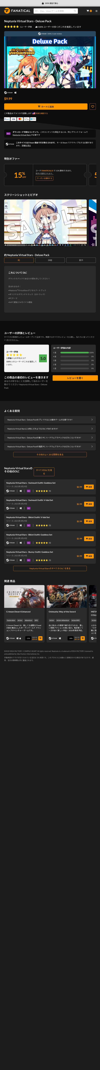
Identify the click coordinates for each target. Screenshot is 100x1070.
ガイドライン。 (12, 340)
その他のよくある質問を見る (50, 454)
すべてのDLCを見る (44, 472)
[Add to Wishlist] (93, 106)
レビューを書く (75, 378)
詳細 (50, 260)
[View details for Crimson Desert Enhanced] (24, 596)
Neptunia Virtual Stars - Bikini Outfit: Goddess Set (29, 534)
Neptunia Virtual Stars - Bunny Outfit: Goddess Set (29, 552)
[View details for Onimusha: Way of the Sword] (67, 596)
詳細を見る (26, 145)
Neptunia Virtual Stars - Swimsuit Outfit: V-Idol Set (29, 500)
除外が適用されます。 (45, 173)
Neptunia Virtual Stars (22, 135)
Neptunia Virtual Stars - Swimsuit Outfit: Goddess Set (30, 483)
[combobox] (58, 11)
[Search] (75, 11)
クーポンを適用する (44, 178)
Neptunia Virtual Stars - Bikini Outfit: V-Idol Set (28, 517)
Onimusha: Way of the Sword (62, 611)
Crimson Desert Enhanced (18, 611)
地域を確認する (42, 113)
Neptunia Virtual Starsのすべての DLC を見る (50, 568)
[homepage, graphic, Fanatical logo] (17, 11)
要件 (81, 260)
